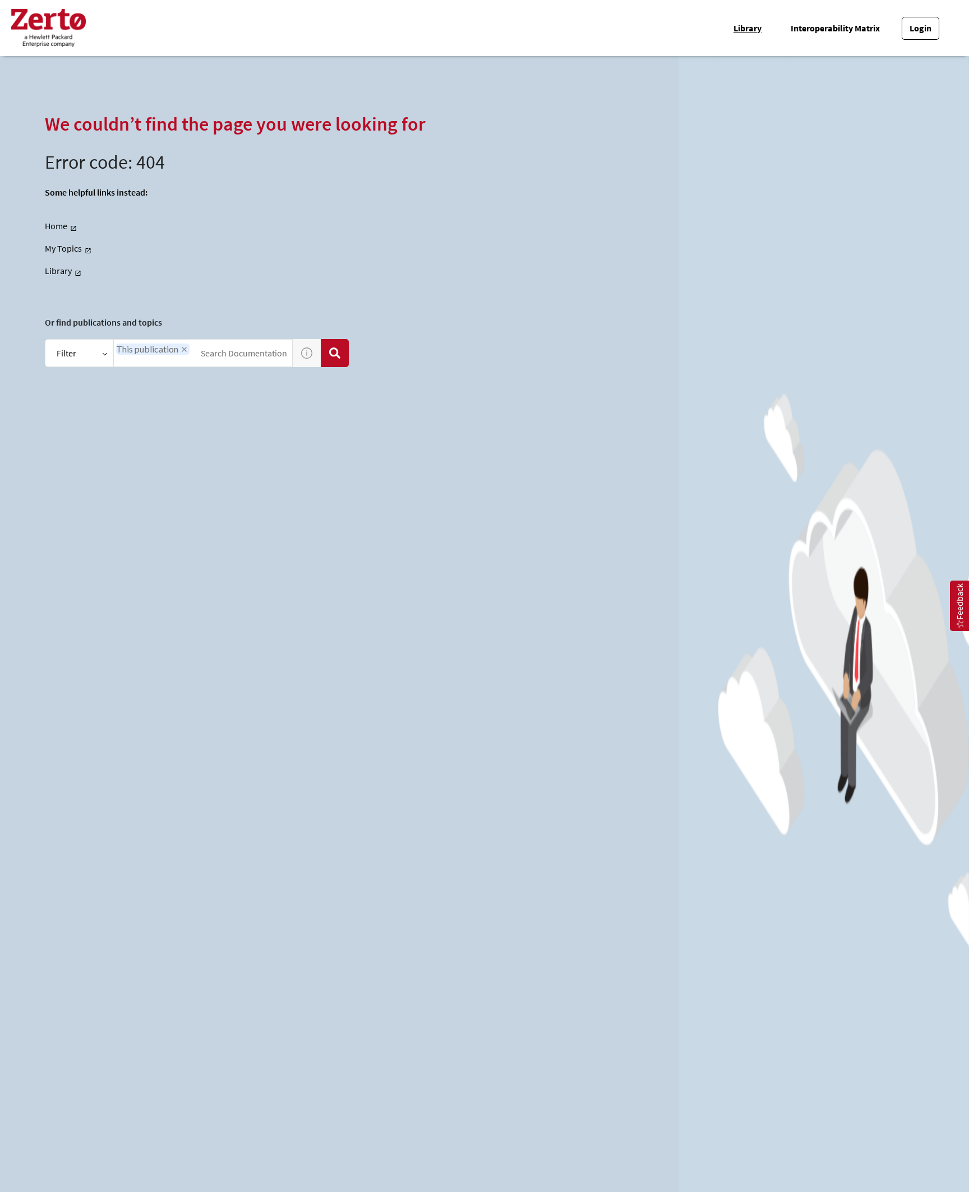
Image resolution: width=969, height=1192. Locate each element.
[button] (184, 349)
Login (920, 28)
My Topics (63, 248)
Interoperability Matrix (835, 28)
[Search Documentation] (335, 353)
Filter (66, 353)
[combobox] (203, 353)
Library (747, 28)
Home (56, 225)
